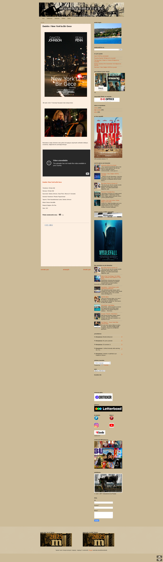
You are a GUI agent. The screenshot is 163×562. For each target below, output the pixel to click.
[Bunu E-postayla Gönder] (45, 225)
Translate (106, 365)
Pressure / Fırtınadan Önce (108, 192)
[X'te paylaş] (49, 225)
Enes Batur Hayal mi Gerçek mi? (109, 183)
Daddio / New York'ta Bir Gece (52, 182)
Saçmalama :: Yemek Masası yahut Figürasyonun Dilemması (110, 288)
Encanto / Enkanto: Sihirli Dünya (109, 313)
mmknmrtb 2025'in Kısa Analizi (108, 165)
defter (95, 112)
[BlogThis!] (47, 225)
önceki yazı (87, 269)
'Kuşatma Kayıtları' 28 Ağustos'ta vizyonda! (105, 58)
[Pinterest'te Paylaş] (52, 225)
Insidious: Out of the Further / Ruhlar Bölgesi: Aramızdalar (110, 201)
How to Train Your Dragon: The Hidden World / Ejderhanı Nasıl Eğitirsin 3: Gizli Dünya (111, 277)
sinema (96, 107)
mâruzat (57, 18)
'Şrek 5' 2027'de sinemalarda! (101, 56)
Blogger (90, 550)
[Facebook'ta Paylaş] (50, 225)
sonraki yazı (45, 269)
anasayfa (66, 269)
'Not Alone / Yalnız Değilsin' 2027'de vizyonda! (105, 67)
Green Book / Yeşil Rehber (107, 305)
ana (43, 18)
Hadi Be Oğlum (105, 297)
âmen (69, 18)
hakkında (49, 18)
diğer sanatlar (97, 110)
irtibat (63, 18)
